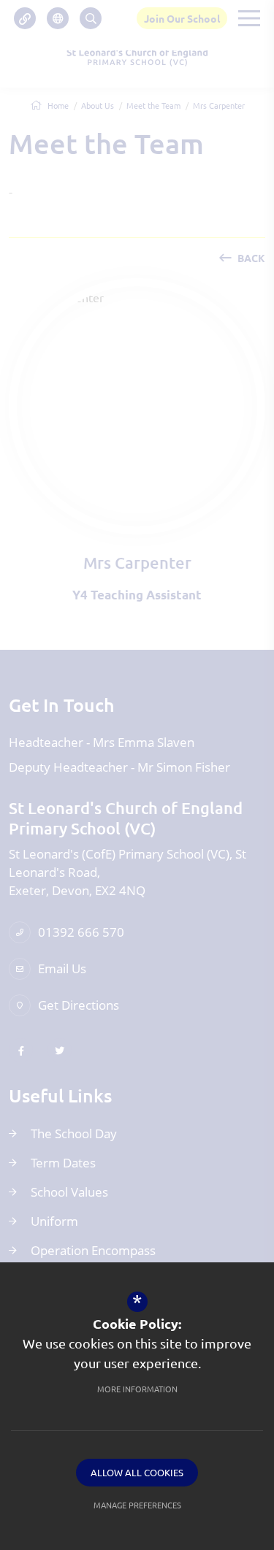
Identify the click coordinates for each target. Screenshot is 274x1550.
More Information (137, 1388)
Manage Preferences (137, 1505)
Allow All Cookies (137, 1472)
